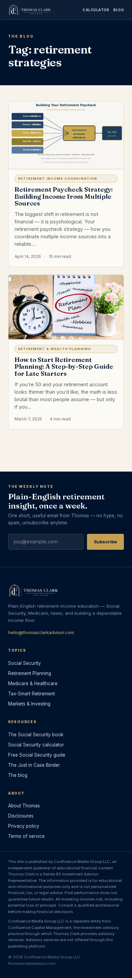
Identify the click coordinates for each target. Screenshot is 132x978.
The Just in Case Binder (34, 765)
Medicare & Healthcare (33, 683)
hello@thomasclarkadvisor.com (41, 632)
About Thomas (24, 805)
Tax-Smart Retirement (31, 693)
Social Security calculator (36, 744)
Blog (118, 10)
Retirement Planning (29, 673)
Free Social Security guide (36, 755)
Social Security (24, 663)
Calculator (96, 10)
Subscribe (105, 541)
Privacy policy (23, 826)
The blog (17, 775)
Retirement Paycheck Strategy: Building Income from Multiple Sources (64, 197)
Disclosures (21, 816)
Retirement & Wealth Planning (54, 349)
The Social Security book (35, 734)
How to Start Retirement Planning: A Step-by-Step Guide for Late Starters (64, 367)
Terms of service (26, 836)
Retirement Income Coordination (57, 178)
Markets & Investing (29, 704)
